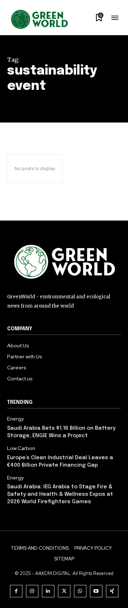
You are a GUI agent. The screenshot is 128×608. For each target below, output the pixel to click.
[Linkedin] (48, 591)
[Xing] (112, 591)
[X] (64, 591)
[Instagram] (32, 591)
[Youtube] (96, 591)
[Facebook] (16, 591)
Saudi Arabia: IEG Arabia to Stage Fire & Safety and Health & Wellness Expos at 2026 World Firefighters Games (60, 494)
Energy (15, 419)
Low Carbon (21, 448)
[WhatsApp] (80, 591)
